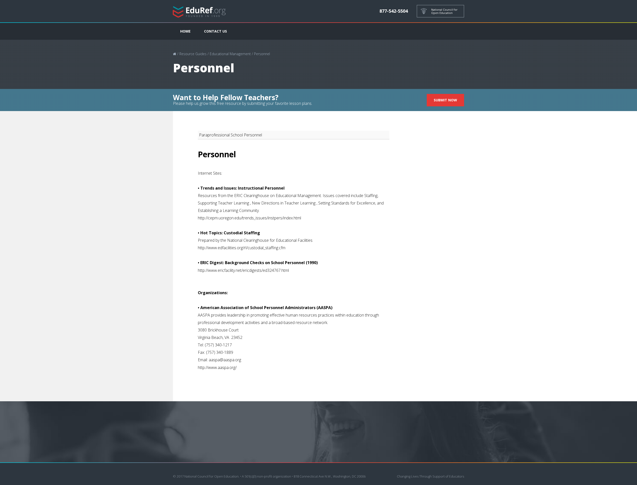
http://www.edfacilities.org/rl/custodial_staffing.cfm (241, 247)
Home (185, 31)
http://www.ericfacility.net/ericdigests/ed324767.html (243, 270)
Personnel (262, 53)
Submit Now (445, 100)
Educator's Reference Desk (199, 11)
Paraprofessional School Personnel (230, 135)
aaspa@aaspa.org (225, 360)
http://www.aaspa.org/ (217, 367)
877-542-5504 (393, 11)
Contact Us (215, 31)
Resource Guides (193, 53)
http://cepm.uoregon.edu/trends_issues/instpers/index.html (249, 218)
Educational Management (230, 53)
